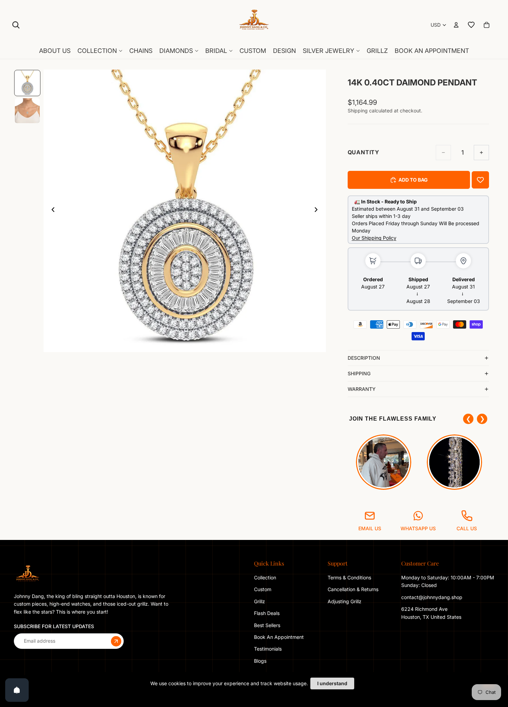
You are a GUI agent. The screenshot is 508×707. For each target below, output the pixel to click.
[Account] (456, 25)
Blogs (260, 661)
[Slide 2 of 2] (27, 110)
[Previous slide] (51, 211)
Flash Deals (267, 613)
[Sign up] (116, 641)
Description (364, 358)
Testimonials (268, 649)
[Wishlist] (471, 25)
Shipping (359, 373)
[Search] (15, 25)
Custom (262, 589)
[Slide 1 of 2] (27, 83)
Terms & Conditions (349, 577)
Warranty (362, 389)
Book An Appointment (279, 637)
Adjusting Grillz (345, 601)
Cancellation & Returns (353, 589)
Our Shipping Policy (374, 238)
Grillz (259, 601)
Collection (265, 577)
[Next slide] (318, 211)
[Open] (17, 690)
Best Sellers (267, 625)
